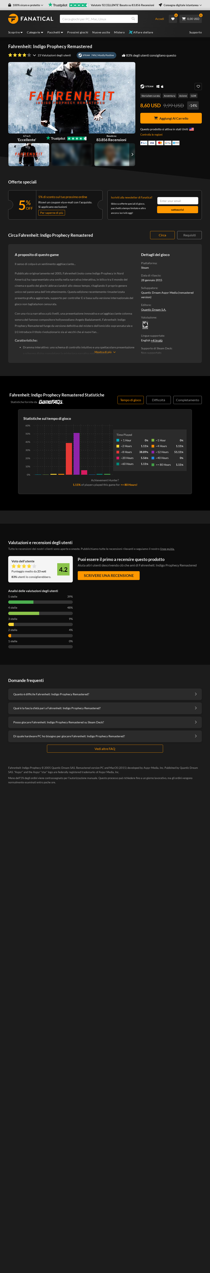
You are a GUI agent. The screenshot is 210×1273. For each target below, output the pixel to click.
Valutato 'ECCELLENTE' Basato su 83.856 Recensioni (122, 5)
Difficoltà (158, 400)
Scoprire (14, 32)
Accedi (159, 18)
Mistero (119, 32)
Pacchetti (53, 32)
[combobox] (105, 19)
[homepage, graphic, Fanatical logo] (30, 19)
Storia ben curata (151, 95)
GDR (193, 95)
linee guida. (167, 548)
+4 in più (156, 340)
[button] (25, 5)
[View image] (71, 154)
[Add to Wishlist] (198, 86)
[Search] (133, 19)
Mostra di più (103, 352)
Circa (162, 235)
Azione (183, 95)
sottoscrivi (177, 209)
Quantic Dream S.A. (153, 309)
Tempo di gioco (130, 400)
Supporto (195, 32)
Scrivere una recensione (109, 575)
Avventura (169, 95)
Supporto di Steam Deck (156, 348)
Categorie (33, 32)
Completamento (187, 400)
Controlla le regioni (151, 134)
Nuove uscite (101, 32)
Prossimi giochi (77, 32)
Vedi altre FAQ (105, 749)
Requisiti (189, 235)
